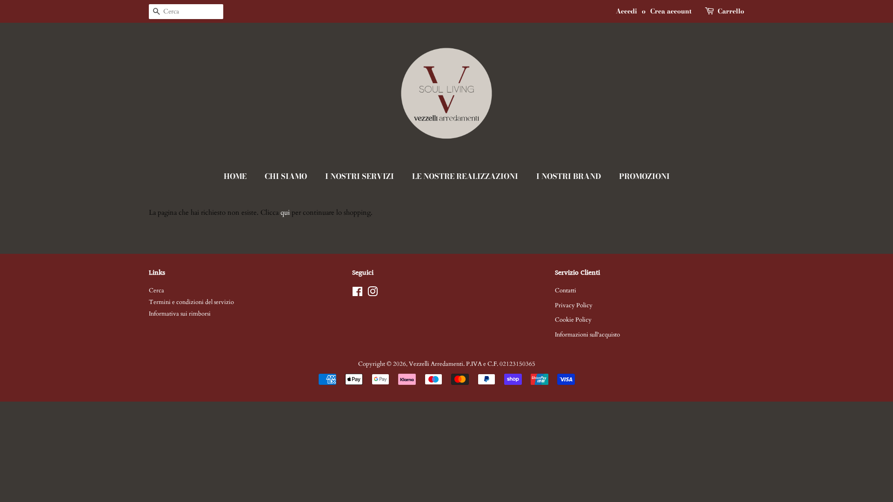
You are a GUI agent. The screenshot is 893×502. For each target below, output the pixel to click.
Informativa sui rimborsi (180, 314)
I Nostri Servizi (359, 176)
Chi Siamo (286, 176)
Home (235, 176)
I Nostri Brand (568, 176)
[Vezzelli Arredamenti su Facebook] (357, 294)
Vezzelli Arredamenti (436, 364)
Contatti (565, 290)
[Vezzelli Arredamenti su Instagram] (372, 294)
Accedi (626, 11)
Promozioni (644, 176)
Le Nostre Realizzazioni (465, 176)
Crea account (671, 11)
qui (285, 212)
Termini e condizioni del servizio (191, 302)
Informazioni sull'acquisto (587, 334)
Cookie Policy (573, 320)
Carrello (731, 11)
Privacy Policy (574, 305)
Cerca (156, 290)
